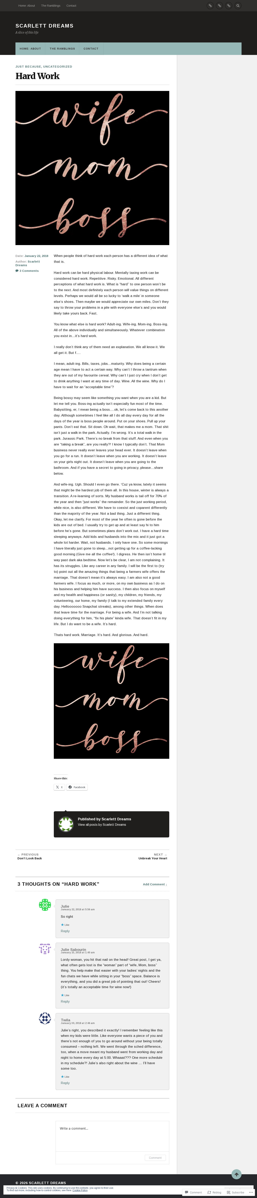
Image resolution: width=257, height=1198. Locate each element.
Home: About (26, 5)
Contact (71, 5)
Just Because (28, 66)
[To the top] (237, 1174)
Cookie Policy (80, 1190)
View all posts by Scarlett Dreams (102, 824)
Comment (155, 1157)
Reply (65, 931)
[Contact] (228, 5)
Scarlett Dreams (44, 26)
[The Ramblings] (219, 5)
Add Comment (154, 884)
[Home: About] (210, 5)
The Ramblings (50, 5)
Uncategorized (57, 66)
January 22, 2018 (36, 256)
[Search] (238, 5)
